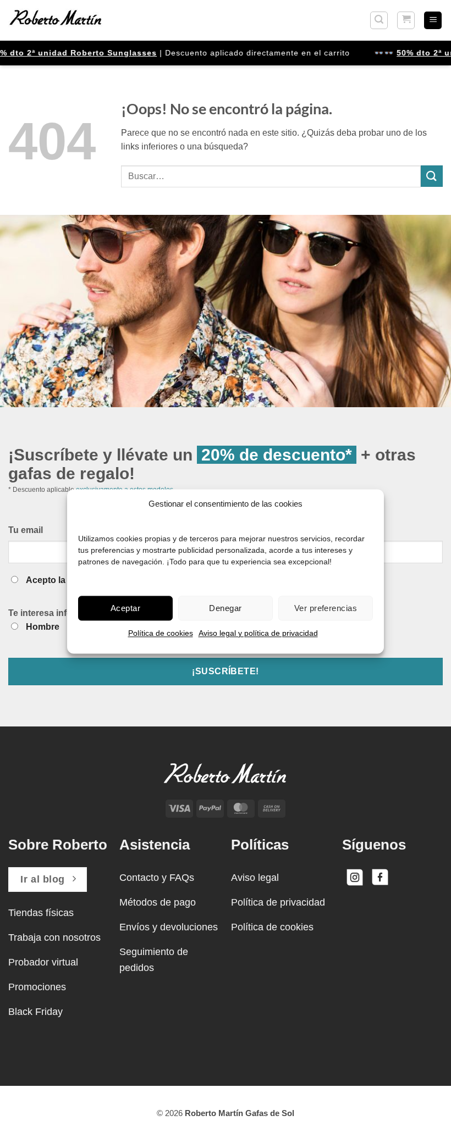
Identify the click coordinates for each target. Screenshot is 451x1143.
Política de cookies (160, 633)
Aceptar (125, 608)
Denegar (225, 608)
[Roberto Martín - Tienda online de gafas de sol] (55, 20)
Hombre (42, 626)
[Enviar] (432, 176)
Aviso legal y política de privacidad (258, 633)
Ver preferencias (325, 608)
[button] (379, 20)
